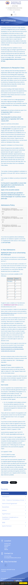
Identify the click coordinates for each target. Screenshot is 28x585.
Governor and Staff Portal (8, 569)
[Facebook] (14, 12)
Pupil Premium (6, 514)
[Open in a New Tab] (3, 214)
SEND (3, 522)
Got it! (23, 583)
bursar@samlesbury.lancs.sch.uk (14, 8)
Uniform (4, 510)
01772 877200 (15, 6)
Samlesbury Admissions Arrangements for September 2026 (12, 217)
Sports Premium (7, 526)
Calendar (3, 571)
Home (2, 22)
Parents (7, 22)
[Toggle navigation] (11, 14)
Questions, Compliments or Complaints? (10, 518)
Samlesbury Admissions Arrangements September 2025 (11, 225)
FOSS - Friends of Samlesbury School (13, 500)
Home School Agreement (9, 503)
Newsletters (5, 507)
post (14, 482)
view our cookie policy (8, 583)
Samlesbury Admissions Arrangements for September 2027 (12, 209)
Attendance (5, 496)
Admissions (5, 493)
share (5, 482)
